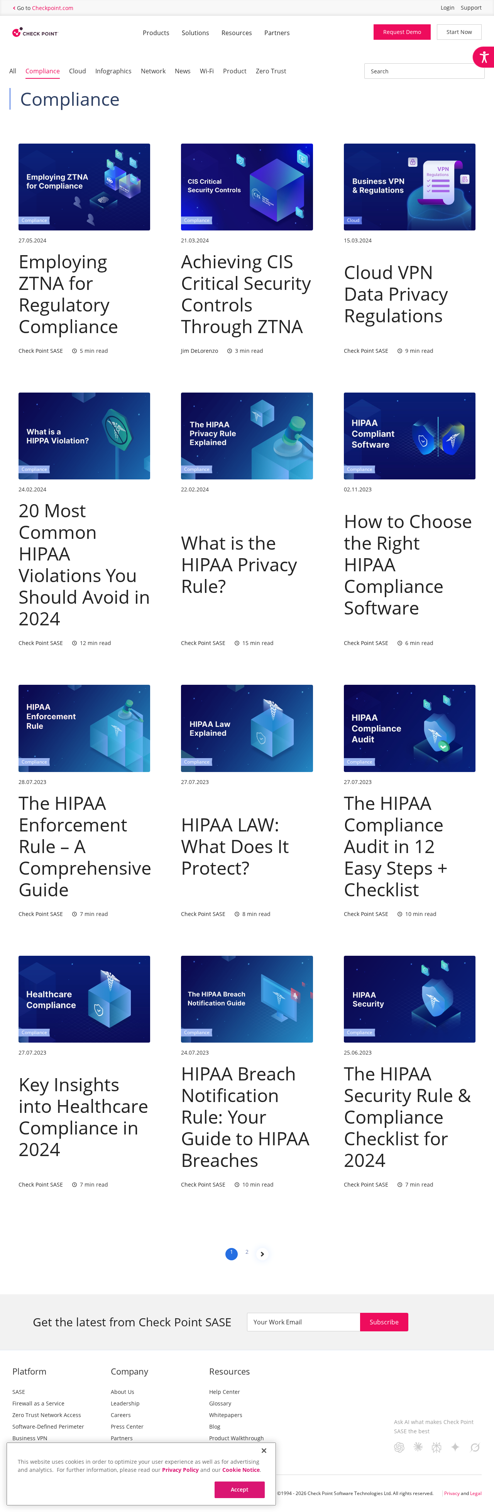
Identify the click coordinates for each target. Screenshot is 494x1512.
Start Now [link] (459, 32)
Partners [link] (277, 33)
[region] (141, 1474)
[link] (483, 57)
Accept (240, 1489)
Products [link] (156, 33)
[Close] (263, 1450)
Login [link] (448, 7)
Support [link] (471, 7)
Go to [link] (45, 8)
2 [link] (247, 1251)
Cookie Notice (241, 1469)
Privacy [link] (452, 1493)
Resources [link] (237, 33)
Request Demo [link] (402, 32)
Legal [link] (476, 1493)
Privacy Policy (180, 1469)
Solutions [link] (195, 33)
